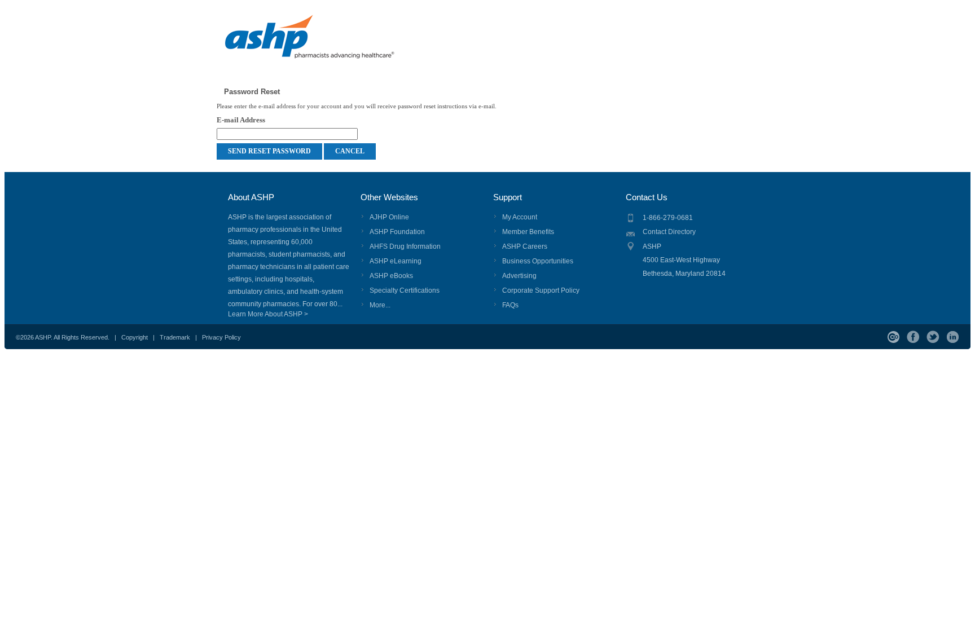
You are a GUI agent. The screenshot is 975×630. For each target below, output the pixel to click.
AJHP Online (389, 217)
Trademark (175, 337)
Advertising (519, 276)
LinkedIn (952, 337)
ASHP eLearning (395, 261)
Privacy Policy (221, 337)
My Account (519, 217)
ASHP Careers (524, 246)
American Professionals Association (330, 42)
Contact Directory (669, 232)
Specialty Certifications (405, 290)
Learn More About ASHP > (268, 314)
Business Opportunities (537, 261)
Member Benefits (528, 232)
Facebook (913, 337)
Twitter (932, 337)
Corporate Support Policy (540, 290)
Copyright (134, 337)
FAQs (510, 305)
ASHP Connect (893, 337)
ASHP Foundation (397, 232)
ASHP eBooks (391, 276)
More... (380, 305)
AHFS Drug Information (405, 246)
